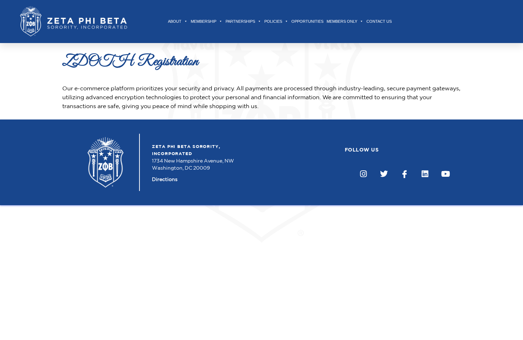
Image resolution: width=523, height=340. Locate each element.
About (174, 21)
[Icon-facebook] (404, 174)
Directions (165, 179)
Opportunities (307, 21)
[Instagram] (363, 174)
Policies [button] (273, 21)
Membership (203, 21)
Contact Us (379, 21)
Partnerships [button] (240, 21)
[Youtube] (445, 174)
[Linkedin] (425, 174)
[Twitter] (384, 174)
